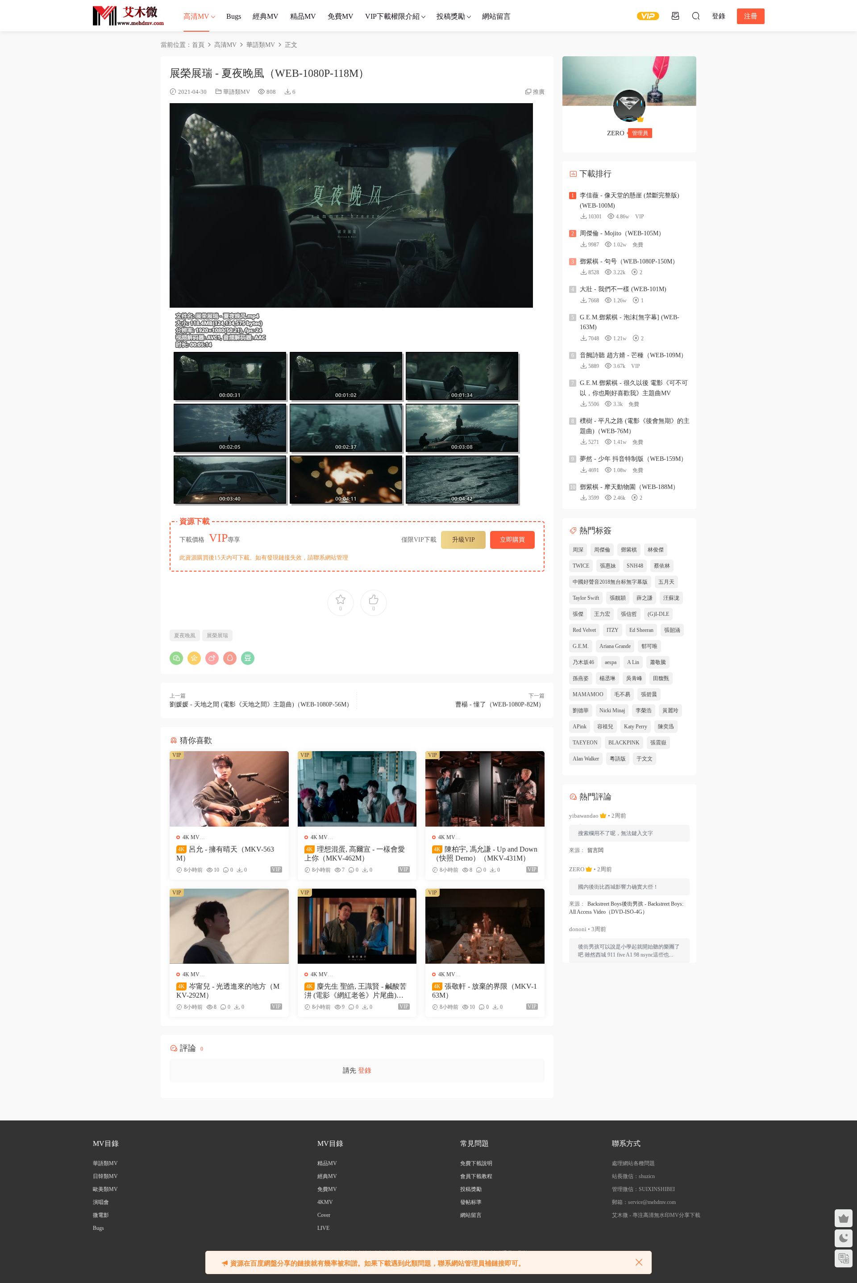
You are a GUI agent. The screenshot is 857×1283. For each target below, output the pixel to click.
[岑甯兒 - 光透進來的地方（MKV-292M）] (229, 926)
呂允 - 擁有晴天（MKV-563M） (225, 853)
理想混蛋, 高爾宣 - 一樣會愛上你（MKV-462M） (354, 853)
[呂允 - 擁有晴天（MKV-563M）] (229, 788)
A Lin (633, 662)
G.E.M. (581, 646)
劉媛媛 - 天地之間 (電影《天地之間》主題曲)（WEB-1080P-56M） (261, 704)
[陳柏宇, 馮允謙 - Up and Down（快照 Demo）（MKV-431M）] (485, 788)
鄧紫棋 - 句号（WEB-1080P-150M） (629, 261)
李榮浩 (644, 710)
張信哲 (629, 614)
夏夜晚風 (185, 635)
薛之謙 (645, 598)
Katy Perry (635, 726)
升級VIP (463, 539)
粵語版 (618, 759)
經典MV (266, 16)
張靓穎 (618, 598)
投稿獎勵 (451, 16)
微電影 (101, 1215)
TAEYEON (585, 743)
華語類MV (236, 91)
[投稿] (675, 15)
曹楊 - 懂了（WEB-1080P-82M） (500, 704)
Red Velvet (584, 630)
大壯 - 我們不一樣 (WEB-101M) (623, 289)
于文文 (645, 759)
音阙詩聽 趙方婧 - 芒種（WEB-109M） (633, 355)
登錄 (364, 1070)
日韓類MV (105, 1176)
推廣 (539, 91)
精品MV (303, 16)
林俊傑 (656, 550)
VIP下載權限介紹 (392, 16)
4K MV (191, 837)
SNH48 (635, 566)
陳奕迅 (666, 726)
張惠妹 (608, 566)
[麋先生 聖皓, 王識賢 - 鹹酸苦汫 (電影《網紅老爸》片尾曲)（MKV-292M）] (357, 926)
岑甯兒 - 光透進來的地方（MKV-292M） (227, 990)
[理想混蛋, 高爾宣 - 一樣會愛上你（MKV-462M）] (357, 788)
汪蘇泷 (671, 598)
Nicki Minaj (612, 710)
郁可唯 (649, 646)
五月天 (666, 582)
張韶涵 (672, 630)
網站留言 (496, 16)
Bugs (233, 16)
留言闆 (595, 850)
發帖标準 (471, 1202)
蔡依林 (662, 566)
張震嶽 (658, 743)
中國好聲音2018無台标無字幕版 (610, 582)
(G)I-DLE (658, 614)
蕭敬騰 (658, 662)
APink (580, 726)
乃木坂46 (583, 662)
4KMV (325, 1202)
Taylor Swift (586, 598)
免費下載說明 (476, 1163)
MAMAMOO (588, 694)
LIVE (323, 1228)
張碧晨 (649, 694)
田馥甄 (661, 678)
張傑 (578, 614)
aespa (610, 662)
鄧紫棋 (629, 550)
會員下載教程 (476, 1176)
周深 (578, 550)
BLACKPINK (624, 743)
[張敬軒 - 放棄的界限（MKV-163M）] (485, 926)
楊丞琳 (607, 678)
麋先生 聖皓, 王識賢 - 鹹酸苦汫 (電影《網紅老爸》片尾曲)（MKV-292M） (357, 991)
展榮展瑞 (217, 635)
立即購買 (512, 539)
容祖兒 (605, 726)
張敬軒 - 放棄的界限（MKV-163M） (484, 990)
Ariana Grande (615, 646)
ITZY (613, 630)
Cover (323, 1215)
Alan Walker (586, 759)
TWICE (581, 566)
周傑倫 (602, 550)
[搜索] (695, 15)
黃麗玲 (670, 710)
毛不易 (622, 694)
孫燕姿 (581, 678)
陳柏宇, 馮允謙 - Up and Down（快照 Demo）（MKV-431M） (484, 853)
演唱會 (101, 1202)
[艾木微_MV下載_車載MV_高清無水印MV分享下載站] (128, 15)
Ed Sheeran (641, 630)
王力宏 (602, 614)
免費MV (341, 16)
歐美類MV (105, 1189)
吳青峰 (634, 678)
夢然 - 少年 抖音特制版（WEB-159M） (633, 459)
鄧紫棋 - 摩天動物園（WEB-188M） (629, 487)
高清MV (196, 16)
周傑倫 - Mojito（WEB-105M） (622, 233)
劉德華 (581, 710)
